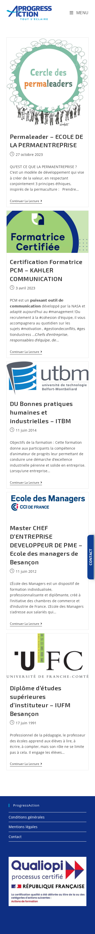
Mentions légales (23, 826)
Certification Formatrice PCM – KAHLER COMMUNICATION (46, 270)
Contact (15, 836)
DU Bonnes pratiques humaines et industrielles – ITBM (41, 412)
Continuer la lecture (26, 201)
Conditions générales (27, 817)
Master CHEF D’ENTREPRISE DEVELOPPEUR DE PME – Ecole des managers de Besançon (46, 544)
